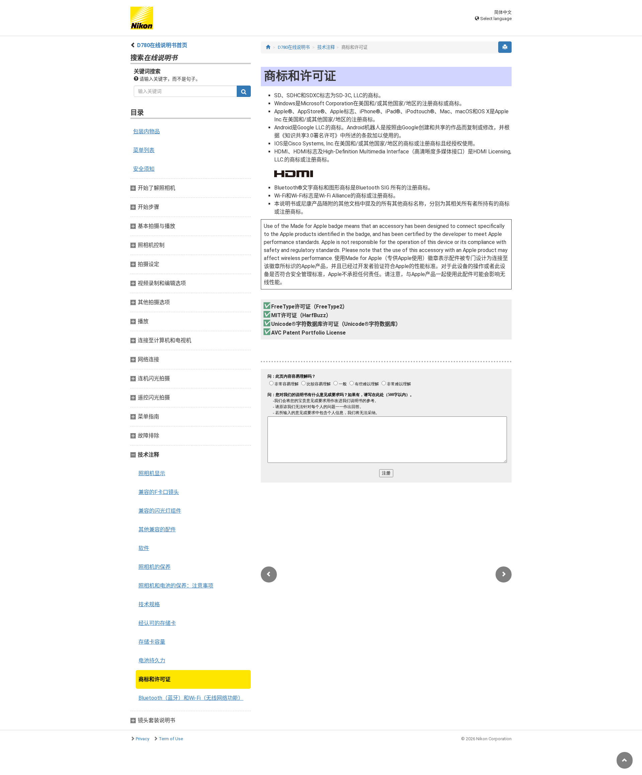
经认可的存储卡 (157, 623)
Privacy (142, 738)
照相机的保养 (154, 567)
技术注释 (326, 47)
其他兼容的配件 (157, 529)
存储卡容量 (151, 642)
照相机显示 (151, 473)
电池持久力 (151, 660)
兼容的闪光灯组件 (159, 511)
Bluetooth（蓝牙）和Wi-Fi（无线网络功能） (190, 698)
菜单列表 (143, 150)
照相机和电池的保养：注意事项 (175, 586)
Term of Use (171, 738)
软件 (143, 548)
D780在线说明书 (294, 47)
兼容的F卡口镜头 (158, 492)
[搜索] (244, 91)
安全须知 (143, 169)
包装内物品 (146, 131)
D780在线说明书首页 (162, 45)
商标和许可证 (154, 679)
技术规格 (149, 604)
